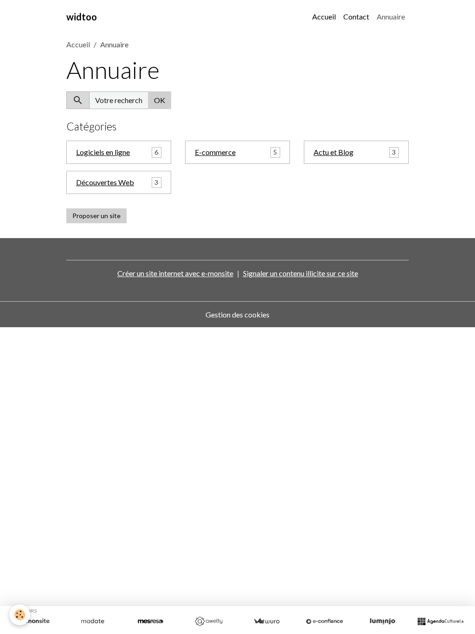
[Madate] (92, 621)
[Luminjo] (382, 621)
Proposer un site (96, 216)
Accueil (324, 16)
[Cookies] (19, 614)
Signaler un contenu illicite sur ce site (300, 273)
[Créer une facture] (266, 621)
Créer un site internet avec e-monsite (175, 273)
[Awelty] (208, 621)
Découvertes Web (105, 182)
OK (159, 100)
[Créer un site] (34, 621)
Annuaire (391, 16)
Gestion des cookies (237, 314)
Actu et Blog (333, 152)
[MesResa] (150, 621)
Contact (356, 16)
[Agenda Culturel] (440, 621)
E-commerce (215, 152)
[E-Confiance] (324, 621)
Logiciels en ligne (103, 152)
